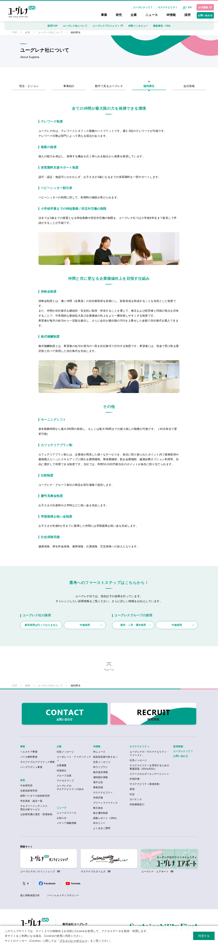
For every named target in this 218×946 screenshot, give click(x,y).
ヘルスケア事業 (28, 751)
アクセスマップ (65, 780)
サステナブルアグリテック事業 (37, 761)
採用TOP (53, 25)
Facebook (50, 883)
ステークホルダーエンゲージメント (149, 773)
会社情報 (189, 86)
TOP (14, 32)
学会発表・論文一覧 (31, 800)
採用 (187, 15)
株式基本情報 (100, 772)
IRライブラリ (100, 767)
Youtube (75, 883)
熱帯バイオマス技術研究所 (35, 795)
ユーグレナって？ (143, 7)
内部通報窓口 (137, 804)
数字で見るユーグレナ (109, 86)
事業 (104, 15)
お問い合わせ (205, 15)
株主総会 (98, 807)
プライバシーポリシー (73, 940)
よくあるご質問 (101, 828)
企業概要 (62, 765)
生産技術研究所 (28, 790)
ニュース (151, 15)
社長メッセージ (65, 751)
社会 (132, 794)
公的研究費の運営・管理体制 (36, 814)
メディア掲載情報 (66, 822)
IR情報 (171, 15)
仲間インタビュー (138, 25)
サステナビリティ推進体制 (144, 783)
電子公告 (98, 782)
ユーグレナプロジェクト (106, 25)
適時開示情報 (100, 777)
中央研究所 (26, 785)
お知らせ (62, 817)
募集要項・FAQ (161, 25)
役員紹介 (62, 770)
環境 (132, 789)
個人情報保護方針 (30, 895)
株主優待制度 (100, 812)
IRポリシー (99, 822)
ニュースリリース (66, 812)
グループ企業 (64, 775)
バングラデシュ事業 (31, 767)
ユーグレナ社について (75, 25)
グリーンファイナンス (105, 802)
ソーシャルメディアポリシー (63, 895)
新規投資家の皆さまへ (105, 756)
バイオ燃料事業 (28, 756)
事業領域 (98, 787)
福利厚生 (149, 86)
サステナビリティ (168, 7)
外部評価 (98, 797)
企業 (134, 15)
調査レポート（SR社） (106, 818)
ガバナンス (136, 799)
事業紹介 (69, 86)
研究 (119, 15)
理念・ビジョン (29, 86)
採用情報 (178, 746)
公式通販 (203, 7)
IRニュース (99, 751)
